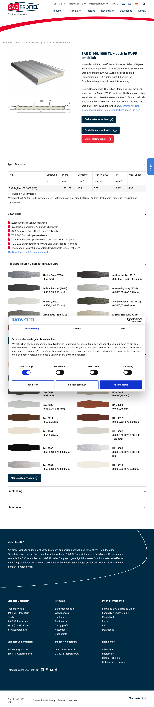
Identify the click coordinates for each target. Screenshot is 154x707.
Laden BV (107, 612)
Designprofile (62, 625)
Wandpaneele (62, 612)
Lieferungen (15, 507)
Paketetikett (108, 617)
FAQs (105, 625)
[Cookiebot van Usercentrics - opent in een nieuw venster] (129, 320)
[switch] (60, 372)
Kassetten (60, 629)
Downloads (126, 10)
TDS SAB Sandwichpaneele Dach (29, 235)
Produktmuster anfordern (98, 130)
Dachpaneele (62, 617)
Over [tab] (122, 328)
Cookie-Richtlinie (111, 657)
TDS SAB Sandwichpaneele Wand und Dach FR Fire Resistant (44, 243)
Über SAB (58, 4)
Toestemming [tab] (32, 328)
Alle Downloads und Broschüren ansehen (29, 252)
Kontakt (142, 10)
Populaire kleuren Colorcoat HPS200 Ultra (33, 263)
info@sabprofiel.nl (17, 629)
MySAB (114, 4)
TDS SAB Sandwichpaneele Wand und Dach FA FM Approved (43, 239)
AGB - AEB (107, 649)
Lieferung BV (109, 608)
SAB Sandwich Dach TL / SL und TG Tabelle (35, 231)
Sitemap (62, 700)
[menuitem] (123, 3)
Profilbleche (61, 621)
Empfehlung (15, 491)
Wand (28, 42)
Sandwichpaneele (64, 608)
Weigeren (33, 384)
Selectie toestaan (77, 384)
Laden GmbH (122, 612)
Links (105, 621)
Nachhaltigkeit (76, 4)
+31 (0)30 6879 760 (18, 625)
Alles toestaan (121, 384)
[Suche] (144, 4)
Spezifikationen (17, 164)
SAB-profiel (8, 42)
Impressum (108, 653)
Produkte (56, 10)
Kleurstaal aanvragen (22, 478)
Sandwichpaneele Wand (43, 42)
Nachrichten (107, 10)
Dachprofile (61, 633)
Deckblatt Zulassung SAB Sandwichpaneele (34, 227)
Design (74, 10)
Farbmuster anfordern (97, 119)
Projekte (91, 10)
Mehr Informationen (95, 139)
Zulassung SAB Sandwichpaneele (29, 222)
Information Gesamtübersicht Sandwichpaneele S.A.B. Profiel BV (45, 248)
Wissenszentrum (97, 4)
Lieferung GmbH (127, 608)
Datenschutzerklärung (113, 662)
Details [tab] (77, 328)
